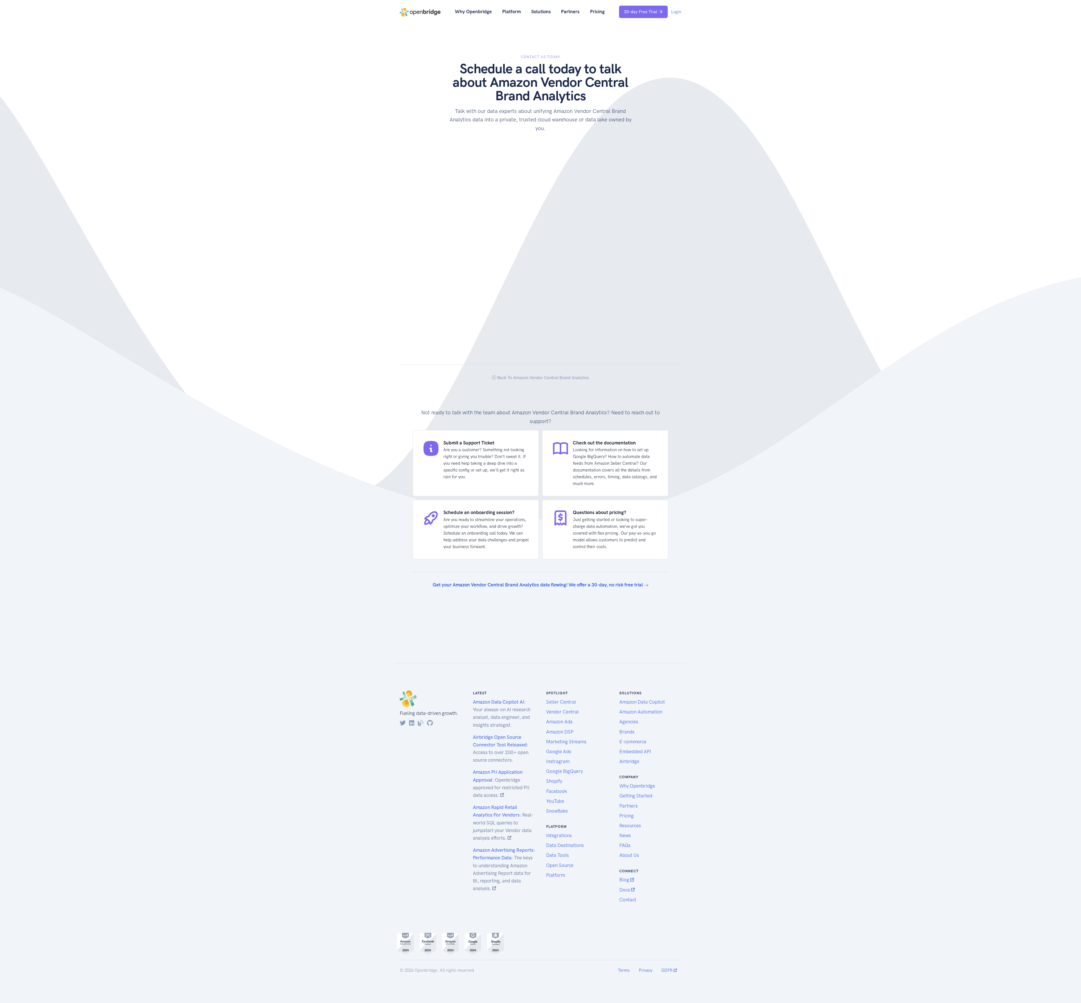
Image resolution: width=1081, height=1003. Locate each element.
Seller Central (561, 702)
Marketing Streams (566, 741)
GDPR (667, 970)
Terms (624, 970)
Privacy (645, 970)
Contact (627, 899)
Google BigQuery (564, 771)
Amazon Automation (640, 712)
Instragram (557, 761)
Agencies (628, 721)
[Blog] (421, 723)
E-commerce (632, 741)
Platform (511, 11)
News (625, 835)
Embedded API (635, 751)
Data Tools (557, 855)
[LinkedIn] (411, 723)
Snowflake (557, 811)
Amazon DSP (559, 732)
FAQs (625, 845)
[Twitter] (403, 723)
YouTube (555, 801)
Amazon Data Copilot (642, 702)
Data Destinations (565, 845)
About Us (629, 855)
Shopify (554, 781)
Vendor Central (562, 712)
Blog (624, 879)
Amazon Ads (559, 721)
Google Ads (558, 751)
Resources (630, 825)
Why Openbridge (473, 11)
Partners (570, 11)
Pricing (597, 11)
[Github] (430, 723)
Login (676, 11)
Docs (625, 890)
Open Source (559, 865)
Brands (627, 732)
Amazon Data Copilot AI (498, 702)
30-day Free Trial (640, 11)
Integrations (559, 835)
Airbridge (629, 761)
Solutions (541, 11)
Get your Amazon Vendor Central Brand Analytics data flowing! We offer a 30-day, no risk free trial (538, 585)
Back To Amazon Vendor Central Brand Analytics (542, 377)
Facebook (556, 791)
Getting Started (635, 796)
